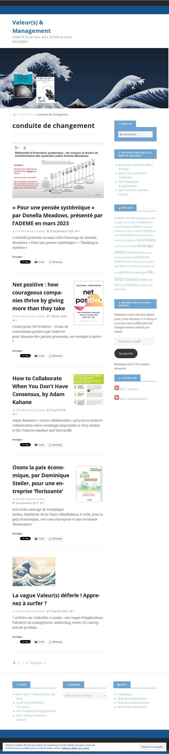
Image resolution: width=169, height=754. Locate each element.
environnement (142, 235)
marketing (132, 252)
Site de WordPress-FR (132, 707)
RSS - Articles (128, 389)
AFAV (153, 218)
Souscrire (126, 353)
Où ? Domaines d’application (36, 711)
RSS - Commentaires (133, 398)
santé (127, 266)
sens (133, 266)
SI (138, 266)
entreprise (126, 235)
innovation (146, 240)
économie (131, 285)
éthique (122, 289)
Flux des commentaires (133, 702)
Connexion (124, 694)
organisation (127, 257)
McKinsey (144, 253)
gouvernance (129, 240)
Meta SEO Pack (84, 752)
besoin (143, 222)
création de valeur (123, 231)
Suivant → (38, 663)
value (144, 280)
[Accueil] (14, 114)
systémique (139, 272)
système (125, 272)
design (147, 230)
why (122, 285)
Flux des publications (132, 698)
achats (119, 218)
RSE (122, 266)
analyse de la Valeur (126, 222)
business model (131, 226)
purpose (142, 261)
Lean (132, 246)
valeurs (132, 279)
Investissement (121, 246)
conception (146, 227)
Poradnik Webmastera (109, 752)
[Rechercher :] (135, 134)
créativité (138, 231)
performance (130, 262)
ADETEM (130, 218)
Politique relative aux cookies (75, 748)
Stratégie (145, 266)
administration (142, 218)
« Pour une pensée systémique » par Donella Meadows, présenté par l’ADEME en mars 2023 (57, 215)
